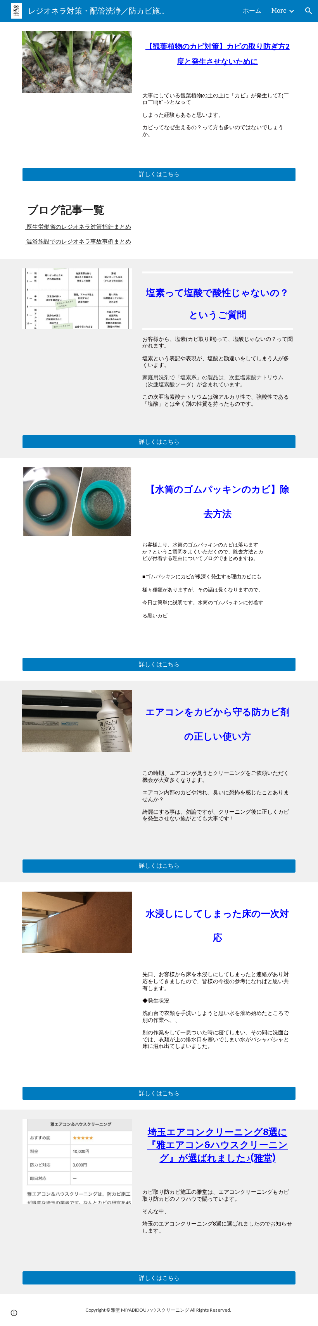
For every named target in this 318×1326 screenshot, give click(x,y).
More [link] (279, 10)
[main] (217, 56)
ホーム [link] (252, 10)
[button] (308, 11)
